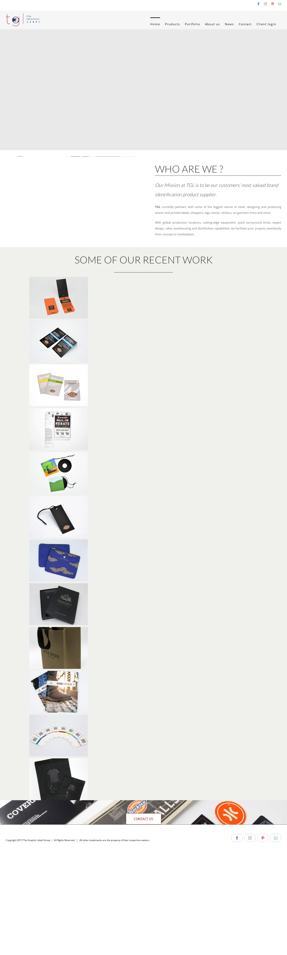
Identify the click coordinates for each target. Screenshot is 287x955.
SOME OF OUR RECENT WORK (144, 260)
